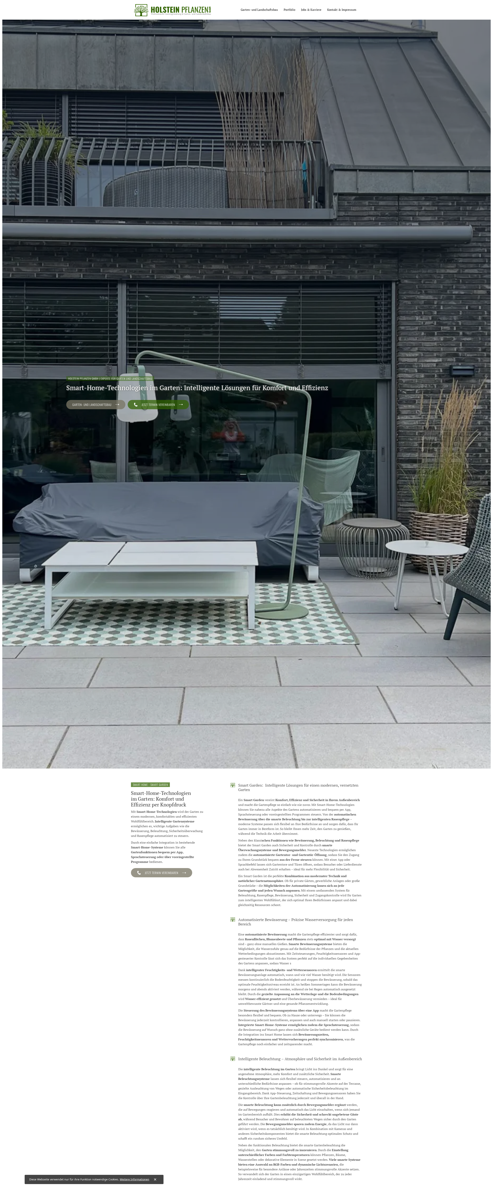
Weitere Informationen (134, 1179)
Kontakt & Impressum (341, 10)
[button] (259, 10)
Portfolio (289, 10)
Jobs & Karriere (311, 10)
